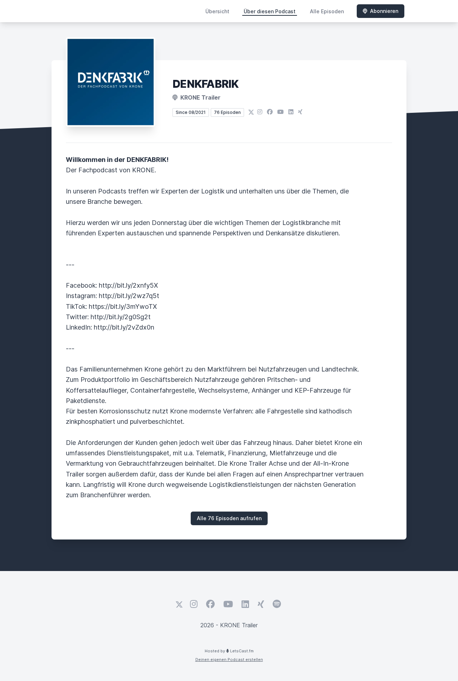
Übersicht (217, 11)
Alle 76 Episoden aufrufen (229, 518)
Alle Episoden (327, 11)
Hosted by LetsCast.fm (229, 650)
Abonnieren (384, 11)
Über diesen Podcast (270, 11)
